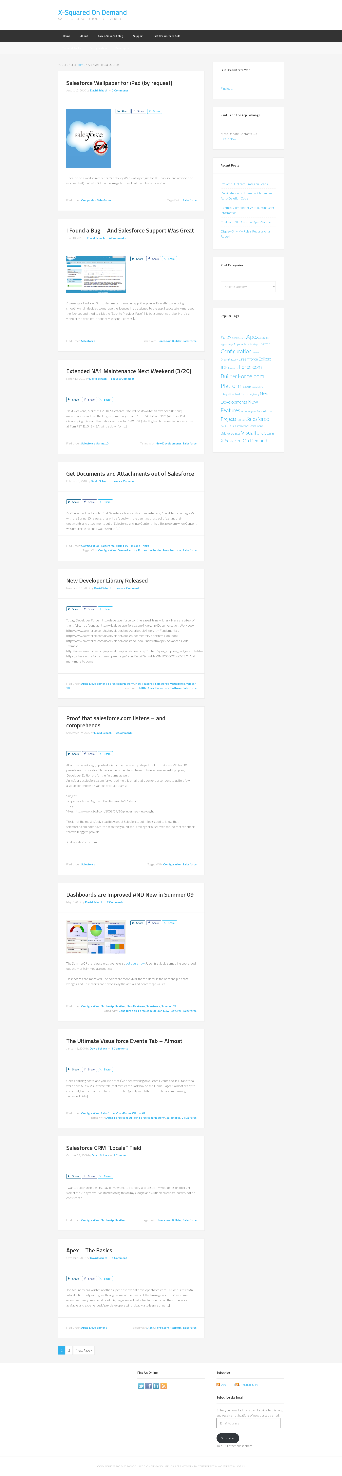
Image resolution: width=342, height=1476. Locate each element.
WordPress (226, 1466)
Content (255, 352)
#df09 (142, 688)
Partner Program (248, 411)
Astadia (247, 344)
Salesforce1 (226, 426)
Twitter (141, 1386)
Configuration (90, 545)
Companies (88, 200)
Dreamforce (248, 359)
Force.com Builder (169, 341)
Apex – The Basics (89, 1250)
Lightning (254, 394)
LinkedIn (156, 1386)
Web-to (270, 433)
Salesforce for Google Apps (247, 425)
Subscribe (228, 1438)
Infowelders (257, 387)
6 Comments (117, 238)
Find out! (227, 88)
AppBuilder (264, 338)
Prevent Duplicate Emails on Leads (244, 184)
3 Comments (124, 732)
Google (247, 386)
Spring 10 (102, 443)
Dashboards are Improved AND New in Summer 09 (130, 894)
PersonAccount (265, 411)
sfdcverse (227, 433)
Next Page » (84, 1350)
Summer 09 (168, 1006)
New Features (172, 550)
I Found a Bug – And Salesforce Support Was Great (130, 230)
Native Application (113, 1006)
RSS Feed (227, 1385)
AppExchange (227, 344)
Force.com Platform (121, 683)
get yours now (135, 963)
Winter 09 (138, 1113)
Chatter (264, 344)
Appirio (238, 344)
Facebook (148, 1386)
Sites (237, 433)
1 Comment (121, 1155)
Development (98, 683)
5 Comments (119, 1048)
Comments (248, 1385)
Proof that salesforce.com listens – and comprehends (115, 722)
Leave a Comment (122, 378)
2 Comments (120, 90)
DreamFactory (127, 550)
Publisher (241, 420)
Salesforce (104, 200)
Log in (240, 1466)
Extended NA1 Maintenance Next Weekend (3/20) (128, 371)
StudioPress (207, 1466)
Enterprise (233, 368)
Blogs (255, 344)
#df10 (235, 338)
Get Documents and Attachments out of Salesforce (130, 473)
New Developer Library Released (107, 580)
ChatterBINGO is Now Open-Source (246, 222)
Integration (227, 394)
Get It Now (228, 139)
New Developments (168, 443)
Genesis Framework (179, 1466)
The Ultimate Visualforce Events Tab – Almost (124, 1040)
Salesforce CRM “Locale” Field (103, 1147)
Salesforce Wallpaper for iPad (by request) (119, 82)
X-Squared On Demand (92, 12)
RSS (164, 1386)
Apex (84, 683)
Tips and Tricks (139, 545)
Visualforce (177, 683)
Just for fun (242, 394)
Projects (228, 419)
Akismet (242, 338)
